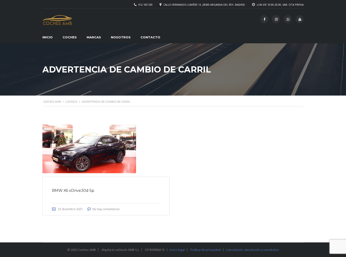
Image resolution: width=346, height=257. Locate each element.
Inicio (47, 37)
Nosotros (121, 37)
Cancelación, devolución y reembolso (252, 250)
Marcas (94, 37)
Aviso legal (177, 250)
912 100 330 (145, 4)
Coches (70, 37)
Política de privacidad (205, 250)
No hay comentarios (106, 209)
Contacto (150, 37)
